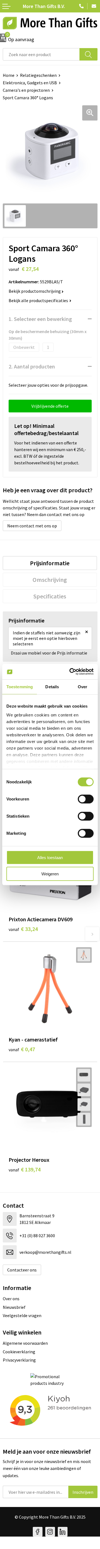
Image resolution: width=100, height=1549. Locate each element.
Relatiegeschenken (38, 75)
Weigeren (50, 873)
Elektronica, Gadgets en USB (30, 82)
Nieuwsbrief (14, 1307)
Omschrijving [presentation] (49, 580)
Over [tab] (82, 686)
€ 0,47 (22, 1049)
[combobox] (41, 54)
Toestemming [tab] (19, 686)
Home (8, 75)
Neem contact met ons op (32, 525)
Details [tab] (52, 686)
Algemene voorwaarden (25, 1343)
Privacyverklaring (19, 1360)
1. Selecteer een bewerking (40, 318)
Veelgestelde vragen (22, 1315)
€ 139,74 (25, 1169)
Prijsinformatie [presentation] (49, 563)
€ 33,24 (23, 928)
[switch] (86, 799)
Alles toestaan (50, 857)
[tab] (50, 563)
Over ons (11, 1298)
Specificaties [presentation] (49, 596)
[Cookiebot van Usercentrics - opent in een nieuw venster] (71, 671)
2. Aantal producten (32, 366)
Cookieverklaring (19, 1351)
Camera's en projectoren (26, 90)
